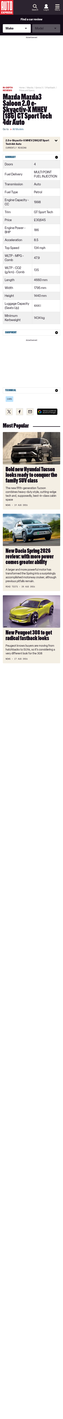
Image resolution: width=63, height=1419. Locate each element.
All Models (18, 129)
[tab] (31, 157)
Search (35, 10)
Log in (46, 10)
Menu (57, 10)
